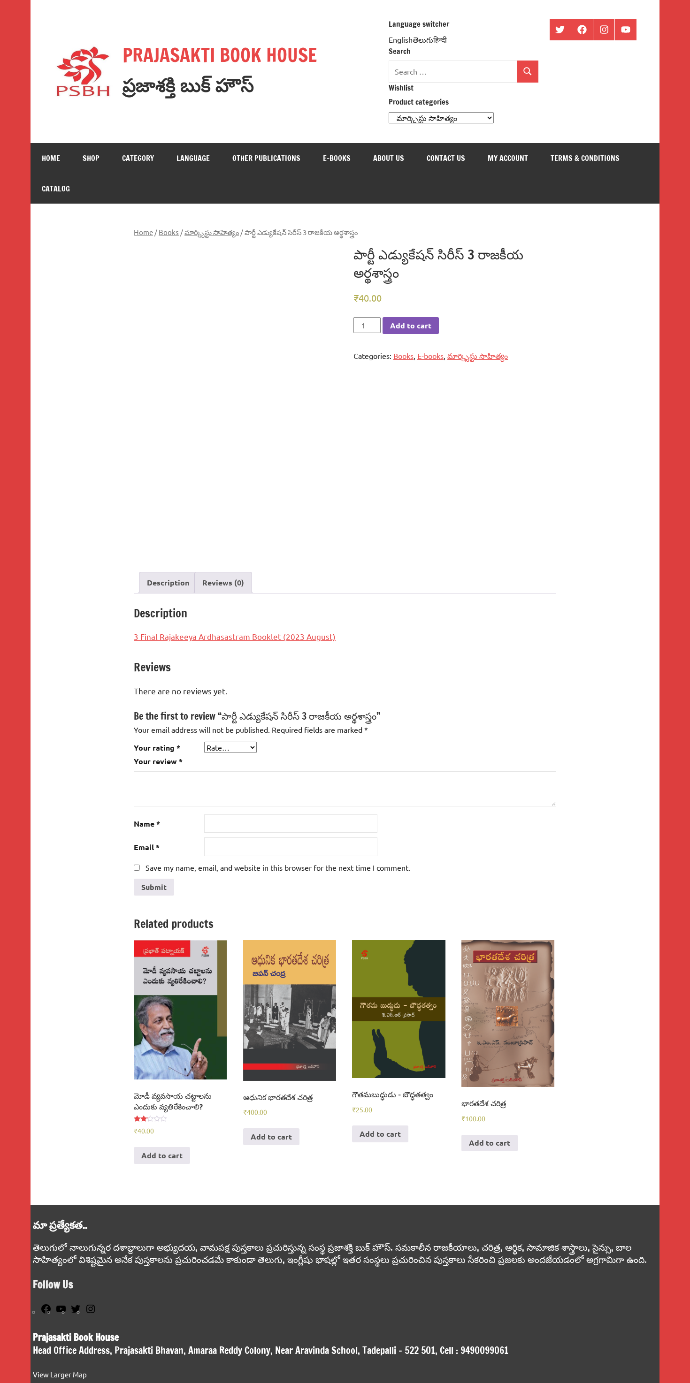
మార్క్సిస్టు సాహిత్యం (211, 232)
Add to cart (410, 325)
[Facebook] (46, 1311)
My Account (508, 158)
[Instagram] (90, 1311)
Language (193, 158)
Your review (158, 761)
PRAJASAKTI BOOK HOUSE (220, 54)
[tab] (168, 582)
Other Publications (266, 158)
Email (147, 847)
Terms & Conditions (585, 158)
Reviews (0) (223, 582)
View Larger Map (60, 1374)
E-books (337, 158)
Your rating (157, 747)
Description (168, 582)
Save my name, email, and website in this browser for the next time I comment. (278, 867)
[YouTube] (61, 1311)
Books (169, 232)
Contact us (446, 158)
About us (388, 158)
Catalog (56, 188)
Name (147, 823)
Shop (91, 158)
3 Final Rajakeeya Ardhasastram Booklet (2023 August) (235, 636)
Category (138, 158)
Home (51, 158)
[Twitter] (75, 1311)
